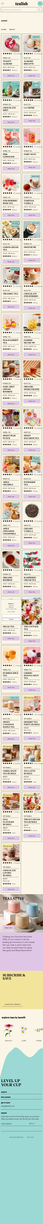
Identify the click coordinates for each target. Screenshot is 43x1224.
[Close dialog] (41, 601)
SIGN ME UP (11, 619)
